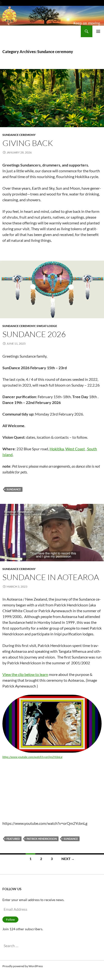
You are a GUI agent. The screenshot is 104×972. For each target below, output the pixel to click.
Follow (10, 919)
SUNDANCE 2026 (34, 334)
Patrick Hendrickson (42, 838)
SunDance (14, 489)
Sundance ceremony (19, 135)
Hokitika (57, 448)
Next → (67, 859)
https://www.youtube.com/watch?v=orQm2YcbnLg (32, 757)
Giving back (27, 143)
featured (13, 838)
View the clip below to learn (25, 674)
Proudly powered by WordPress (22, 966)
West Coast (75, 448)
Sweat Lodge (47, 326)
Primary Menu (98, 31)
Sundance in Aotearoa (50, 577)
